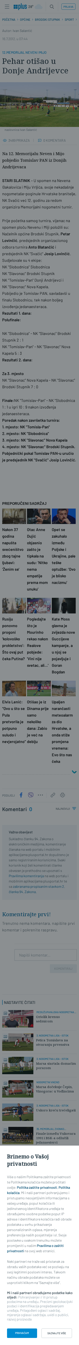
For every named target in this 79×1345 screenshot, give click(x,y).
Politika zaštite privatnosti (37, 1187)
